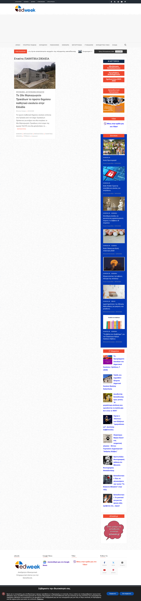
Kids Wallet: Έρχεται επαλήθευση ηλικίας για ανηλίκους (111, 188)
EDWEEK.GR (106, 157)
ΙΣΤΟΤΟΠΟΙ (18, 1)
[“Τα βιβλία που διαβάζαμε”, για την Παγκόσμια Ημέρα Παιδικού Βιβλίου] (114, 322)
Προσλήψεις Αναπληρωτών (114, 73)
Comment (35, 136)
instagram (122, 565)
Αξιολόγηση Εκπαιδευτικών (113, 67)
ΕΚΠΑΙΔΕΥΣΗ (43, 45)
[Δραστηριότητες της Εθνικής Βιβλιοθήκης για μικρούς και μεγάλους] (114, 292)
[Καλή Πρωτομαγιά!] (114, 147)
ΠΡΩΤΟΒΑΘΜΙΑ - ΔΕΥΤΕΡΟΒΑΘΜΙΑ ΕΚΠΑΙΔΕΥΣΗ (30, 92)
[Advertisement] (70, 28)
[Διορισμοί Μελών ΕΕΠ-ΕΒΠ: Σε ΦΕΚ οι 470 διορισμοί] (48, 51)
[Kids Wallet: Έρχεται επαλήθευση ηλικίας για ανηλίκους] (114, 173)
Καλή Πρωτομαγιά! (109, 160)
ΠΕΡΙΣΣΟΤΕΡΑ (21, 129)
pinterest (113, 572)
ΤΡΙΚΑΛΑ (27, 136)
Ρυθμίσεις (40, 599)
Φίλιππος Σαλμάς (21, 111)
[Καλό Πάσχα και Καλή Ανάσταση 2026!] (114, 236)
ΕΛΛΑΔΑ (114, 45)
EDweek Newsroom (109, 254)
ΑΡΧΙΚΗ (18, 45)
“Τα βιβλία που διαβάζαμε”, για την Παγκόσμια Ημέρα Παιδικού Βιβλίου (114, 336)
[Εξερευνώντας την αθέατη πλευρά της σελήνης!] (114, 264)
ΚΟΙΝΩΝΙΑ (114, 213)
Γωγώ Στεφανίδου (108, 163)
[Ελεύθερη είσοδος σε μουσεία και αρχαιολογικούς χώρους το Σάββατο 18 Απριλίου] (114, 203)
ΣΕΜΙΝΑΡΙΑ (65, 45)
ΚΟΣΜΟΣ (26, 1)
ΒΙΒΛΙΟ (113, 301)
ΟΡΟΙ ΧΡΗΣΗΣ (51, 1)
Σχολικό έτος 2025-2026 (113, 80)
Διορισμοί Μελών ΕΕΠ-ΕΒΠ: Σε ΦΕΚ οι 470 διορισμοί (71, 51)
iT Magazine (89, 45)
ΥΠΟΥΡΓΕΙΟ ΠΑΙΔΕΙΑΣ (29, 45)
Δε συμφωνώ (126, 593)
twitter (113, 565)
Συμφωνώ (112, 593)
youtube (104, 572)
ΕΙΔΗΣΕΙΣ (114, 245)
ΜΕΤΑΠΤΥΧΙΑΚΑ (77, 45)
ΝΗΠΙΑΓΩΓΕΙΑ (38, 134)
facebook (104, 565)
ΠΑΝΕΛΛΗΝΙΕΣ (54, 45)
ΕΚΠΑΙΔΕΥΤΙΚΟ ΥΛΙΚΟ (102, 45)
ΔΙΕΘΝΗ (33, 1)
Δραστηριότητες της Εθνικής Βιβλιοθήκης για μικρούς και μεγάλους (113, 306)
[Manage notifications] (3, 593)
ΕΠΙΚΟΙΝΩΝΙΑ (41, 1)
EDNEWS (19, 134)
